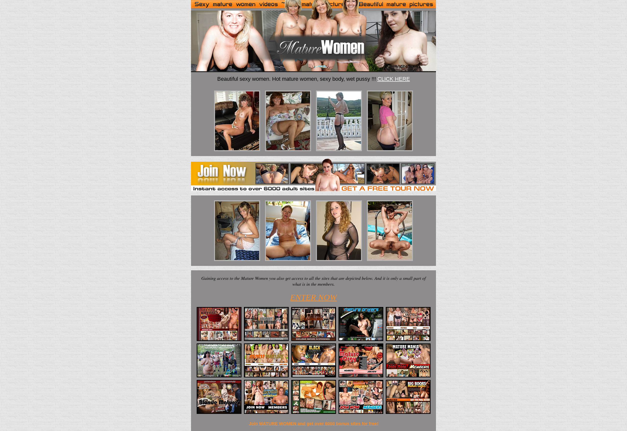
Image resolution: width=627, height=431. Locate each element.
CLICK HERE (393, 79)
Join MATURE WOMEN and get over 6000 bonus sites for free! (313, 423)
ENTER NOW (313, 297)
